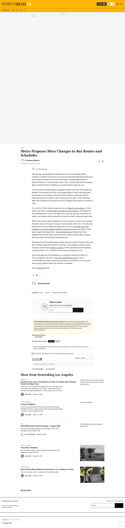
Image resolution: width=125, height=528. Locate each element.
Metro (47, 292)
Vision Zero (24, 379)
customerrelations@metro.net (66, 258)
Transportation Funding (59, 292)
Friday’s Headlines (28, 404)
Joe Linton (28, 394)
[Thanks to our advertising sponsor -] (62, 79)
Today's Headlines (26, 402)
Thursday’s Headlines (29, 448)
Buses (22, 148)
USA (12, 10)
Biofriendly (41, 268)
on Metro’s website (56, 248)
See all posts (26, 490)
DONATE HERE (5, 10)
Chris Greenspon (30, 434)
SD (24, 10)
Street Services (25, 467)
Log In (100, 4)
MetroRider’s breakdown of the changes (63, 211)
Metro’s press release (76, 208)
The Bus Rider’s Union (64, 232)
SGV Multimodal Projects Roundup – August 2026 (40, 426)
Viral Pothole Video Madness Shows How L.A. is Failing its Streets (47, 469)
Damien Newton (33, 160)
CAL (17, 10)
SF (21, 10)
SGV (22, 423)
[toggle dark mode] (111, 4)
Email (52, 310)
